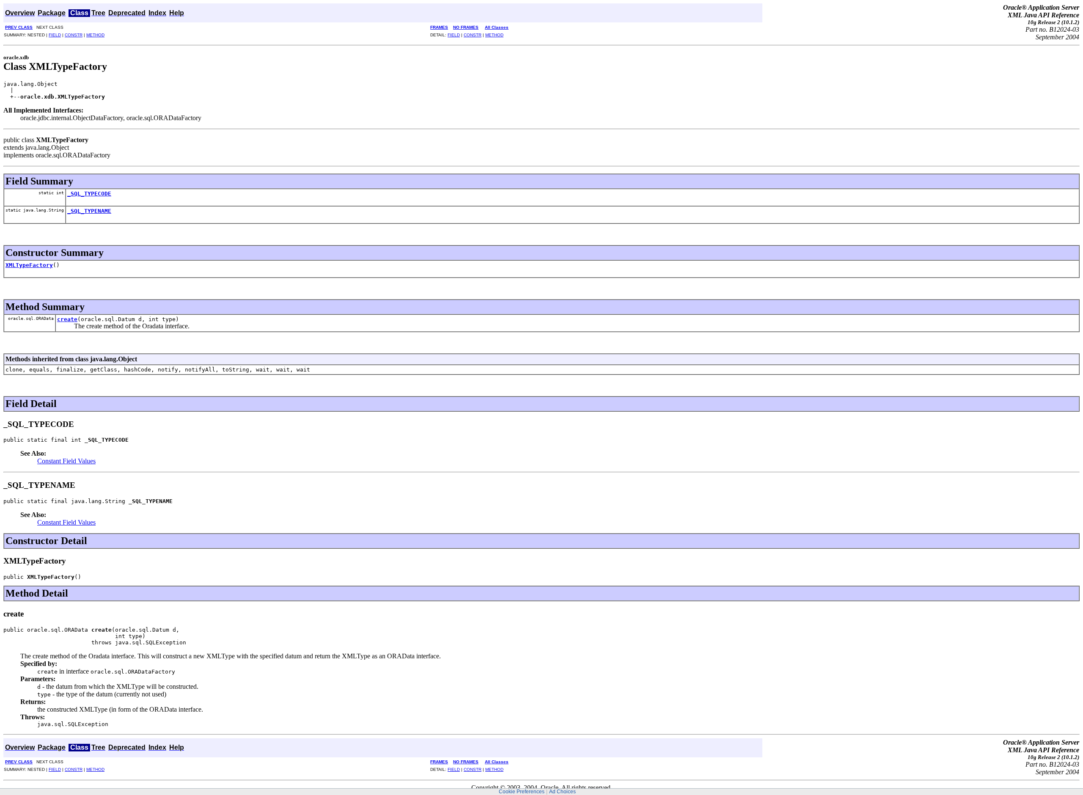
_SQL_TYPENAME (89, 211)
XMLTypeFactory (29, 265)
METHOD (95, 35)
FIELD (55, 35)
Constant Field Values (66, 461)
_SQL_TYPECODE (89, 193)
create (67, 319)
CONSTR (73, 35)
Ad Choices (562, 792)
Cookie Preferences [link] (521, 792)
